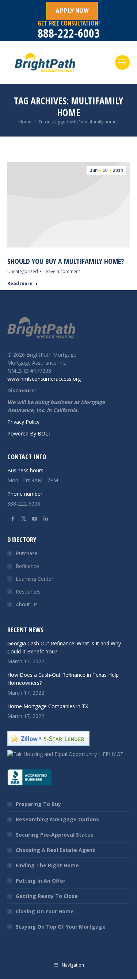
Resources (28, 591)
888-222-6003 (69, 33)
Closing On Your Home (45, 911)
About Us (27, 604)
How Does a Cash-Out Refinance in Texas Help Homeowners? (63, 678)
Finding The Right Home (47, 865)
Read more (20, 284)
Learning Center (34, 578)
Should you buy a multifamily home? (65, 261)
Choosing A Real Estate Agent (55, 849)
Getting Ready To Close (47, 895)
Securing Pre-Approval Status (55, 834)
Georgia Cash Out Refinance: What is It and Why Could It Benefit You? (64, 647)
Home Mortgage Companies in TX (47, 706)
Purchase (27, 553)
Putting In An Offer (40, 880)
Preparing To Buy (38, 804)
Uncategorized (22, 271)
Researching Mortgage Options (57, 819)
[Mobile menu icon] (122, 62)
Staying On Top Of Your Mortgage (61, 926)
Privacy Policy (23, 421)
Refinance (27, 566)
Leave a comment (61, 271)
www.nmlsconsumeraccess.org (44, 378)
